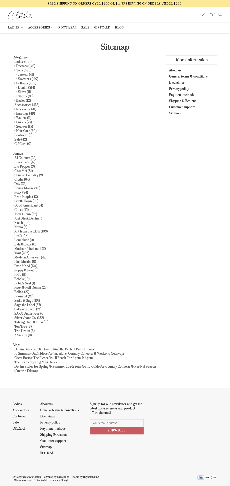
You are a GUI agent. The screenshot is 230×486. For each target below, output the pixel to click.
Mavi (21, 253)
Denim (26, 88)
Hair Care (26, 131)
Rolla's (21, 292)
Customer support (182, 107)
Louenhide (24, 240)
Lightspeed (63, 477)
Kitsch (22, 223)
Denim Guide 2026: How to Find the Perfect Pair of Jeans (54, 349)
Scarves (24, 127)
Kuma (20, 227)
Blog (119, 27)
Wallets (23, 118)
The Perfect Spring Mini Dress (35, 362)
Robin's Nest (24, 283)
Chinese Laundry (28, 175)
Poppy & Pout (26, 270)
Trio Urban (24, 331)
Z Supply (23, 335)
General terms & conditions (188, 77)
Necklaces (26, 109)
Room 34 (23, 296)
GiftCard (102, 27)
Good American (28, 206)
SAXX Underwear (29, 314)
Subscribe (116, 430)
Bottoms (26, 83)
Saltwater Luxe (27, 309)
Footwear (67, 27)
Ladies (14, 27)
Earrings (25, 114)
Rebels (21, 279)
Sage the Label (27, 305)
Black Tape (24, 162)
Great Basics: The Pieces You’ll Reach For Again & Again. (53, 358)
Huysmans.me (91, 477)
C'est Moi (23, 171)
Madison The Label (30, 249)
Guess (21, 210)
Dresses (25, 66)
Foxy (21, 193)
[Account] (204, 15)
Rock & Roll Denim (30, 288)
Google (65, 480)
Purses (24, 122)
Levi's (21, 236)
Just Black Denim (28, 219)
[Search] (220, 15)
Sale (85, 27)
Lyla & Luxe (25, 245)
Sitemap (175, 113)
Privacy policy (179, 89)
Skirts (24, 92)
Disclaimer (177, 83)
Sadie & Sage (27, 301)
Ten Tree (23, 327)
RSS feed (46, 453)
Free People (26, 197)
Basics (23, 101)
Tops (23, 70)
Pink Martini (25, 262)
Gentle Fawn (26, 201)
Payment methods (181, 95)
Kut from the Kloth (31, 232)
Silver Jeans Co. (29, 318)
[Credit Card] (200, 479)
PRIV (20, 275)
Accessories (39, 27)
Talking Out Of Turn (31, 322)
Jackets (26, 75)
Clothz (22, 180)
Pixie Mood (25, 266)
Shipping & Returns (182, 101)
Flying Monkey (27, 188)
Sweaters (28, 79)
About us (175, 70)
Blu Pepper (24, 167)
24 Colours (25, 158)
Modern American (30, 257)
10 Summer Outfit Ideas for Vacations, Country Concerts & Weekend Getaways (69, 354)
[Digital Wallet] (211, 479)
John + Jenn (25, 214)
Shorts (25, 96)
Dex (20, 184)
